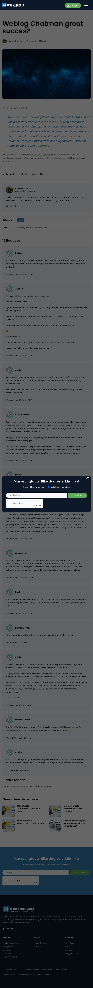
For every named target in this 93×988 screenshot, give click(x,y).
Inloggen (74, 5)
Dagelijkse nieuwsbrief (35, 487)
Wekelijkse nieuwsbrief (60, 487)
